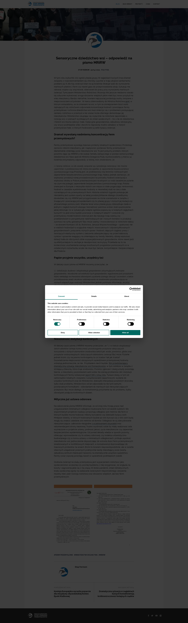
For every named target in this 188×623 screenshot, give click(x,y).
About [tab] (126, 296)
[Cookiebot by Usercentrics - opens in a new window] (131, 289)
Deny (63, 333)
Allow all (125, 333)
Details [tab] (94, 296)
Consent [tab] (61, 296)
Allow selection (94, 333)
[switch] (82, 324)
